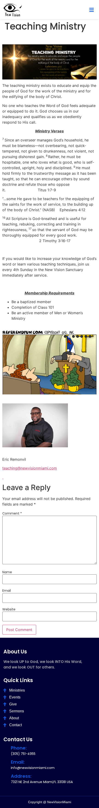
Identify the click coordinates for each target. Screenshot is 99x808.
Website (8, 609)
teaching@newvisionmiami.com (29, 468)
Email (6, 590)
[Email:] (5, 762)
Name (7, 572)
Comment (12, 513)
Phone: (19, 748)
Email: (18, 762)
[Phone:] (5, 748)
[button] (92, 10)
